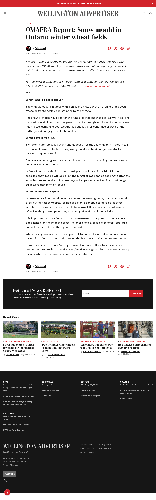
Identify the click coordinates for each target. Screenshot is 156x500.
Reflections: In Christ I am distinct (136, 385)
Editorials (47, 382)
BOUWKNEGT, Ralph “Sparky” (16, 424)
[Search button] (144, 13)
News (28, 341)
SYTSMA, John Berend (13, 430)
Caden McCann (12, 355)
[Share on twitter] (115, 48)
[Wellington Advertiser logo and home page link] (78, 13)
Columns (124, 382)
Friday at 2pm (48, 385)
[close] (152, 3)
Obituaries (8, 413)
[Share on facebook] (109, 48)
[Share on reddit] (122, 48)
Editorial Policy (87, 448)
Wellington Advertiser (130, 352)
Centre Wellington (12, 341)
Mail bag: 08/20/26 (90, 385)
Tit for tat (47, 395)
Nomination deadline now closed (18, 396)
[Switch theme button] (150, 13)
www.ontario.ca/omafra (97, 86)
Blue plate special (50, 390)
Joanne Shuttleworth (92, 352)
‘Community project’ (91, 395)
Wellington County (128, 341)
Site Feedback (105, 448)
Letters (85, 382)
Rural (29, 24)
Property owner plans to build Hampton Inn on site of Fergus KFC (17, 388)
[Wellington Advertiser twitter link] (6, 481)
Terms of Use (86, 444)
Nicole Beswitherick (56, 355)
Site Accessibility (88, 452)
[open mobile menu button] (5, 13)
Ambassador (126, 398)
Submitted (40, 48)
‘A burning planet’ (89, 390)
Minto (45, 341)
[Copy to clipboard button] (127, 48)
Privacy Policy (105, 444)
